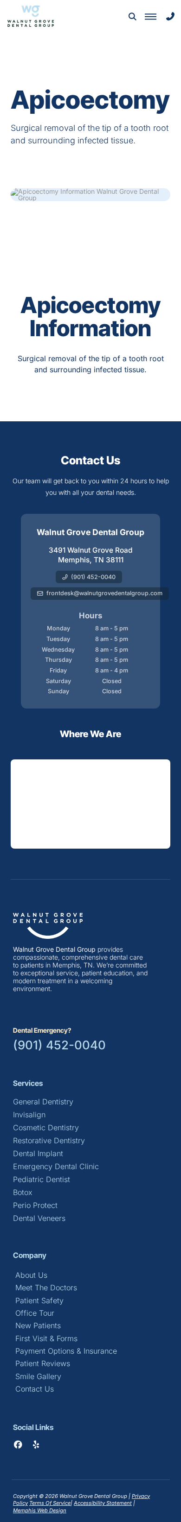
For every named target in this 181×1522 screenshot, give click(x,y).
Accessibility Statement (103, 1503)
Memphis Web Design (39, 1510)
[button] (132, 16)
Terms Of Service (50, 1503)
